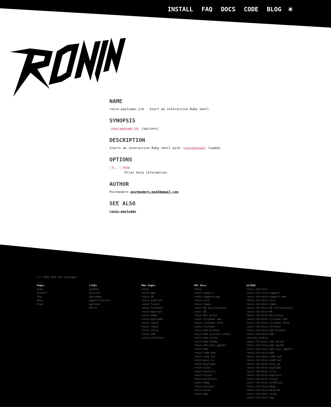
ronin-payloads (122, 211)
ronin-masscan (151, 311)
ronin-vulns (150, 330)
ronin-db (148, 296)
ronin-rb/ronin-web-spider (265, 345)
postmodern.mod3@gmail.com (154, 192)
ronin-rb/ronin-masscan (263, 390)
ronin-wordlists (153, 337)
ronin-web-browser (207, 330)
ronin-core (201, 300)
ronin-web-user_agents (210, 345)
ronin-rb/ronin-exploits (264, 375)
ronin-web (148, 334)
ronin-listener (152, 307)
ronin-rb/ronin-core (260, 300)
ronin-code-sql (204, 356)
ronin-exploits (152, 300)
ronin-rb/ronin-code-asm (264, 356)
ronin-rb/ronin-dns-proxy (264, 315)
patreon (94, 304)
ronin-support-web (207, 296)
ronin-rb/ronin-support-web (266, 296)
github (93, 289)
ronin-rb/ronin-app (260, 397)
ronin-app (148, 292)
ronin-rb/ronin (257, 289)
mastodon (95, 296)
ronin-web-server (206, 337)
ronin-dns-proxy (205, 315)
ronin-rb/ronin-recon (261, 393)
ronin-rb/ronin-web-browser (266, 330)
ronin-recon (150, 322)
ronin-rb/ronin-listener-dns (267, 319)
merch (93, 307)
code (251, 9)
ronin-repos (150, 326)
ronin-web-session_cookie (212, 334)
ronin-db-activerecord (210, 307)
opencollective (100, 300)
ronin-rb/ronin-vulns (261, 371)
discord (94, 292)
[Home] (68, 96)
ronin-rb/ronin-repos (261, 304)
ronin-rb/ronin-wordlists (264, 382)
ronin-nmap (149, 315)
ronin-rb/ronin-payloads (264, 367)
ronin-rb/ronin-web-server (265, 341)
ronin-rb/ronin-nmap (260, 386)
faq (207, 9)
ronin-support (204, 292)
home (40, 289)
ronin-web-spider (206, 341)
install (180, 9)
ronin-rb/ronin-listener (264, 326)
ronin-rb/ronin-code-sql (264, 360)
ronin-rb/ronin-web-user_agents (269, 349)
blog (274, 9)
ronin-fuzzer (151, 304)
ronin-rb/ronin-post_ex (263, 364)
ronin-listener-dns (208, 319)
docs (228, 9)
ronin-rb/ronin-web (260, 352)
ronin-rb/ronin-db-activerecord (269, 307)
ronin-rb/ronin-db (259, 311)
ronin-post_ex (204, 360)
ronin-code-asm (204, 352)
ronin (145, 289)
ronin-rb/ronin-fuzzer (262, 378)
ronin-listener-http (208, 322)
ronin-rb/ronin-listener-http (267, 322)
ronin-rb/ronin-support (263, 292)
